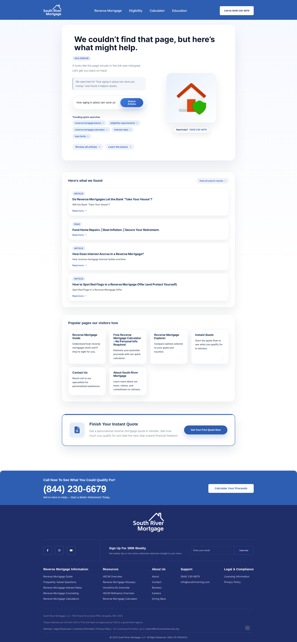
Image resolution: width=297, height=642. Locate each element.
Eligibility (135, 11)
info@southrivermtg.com (195, 582)
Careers (156, 593)
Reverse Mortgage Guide (58, 576)
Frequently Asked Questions (59, 582)
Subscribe (243, 550)
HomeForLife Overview (116, 587)
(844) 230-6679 (198, 129)
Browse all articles (86, 146)
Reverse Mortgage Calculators (61, 598)
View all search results (211, 180)
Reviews (156, 587)
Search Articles (132, 102)
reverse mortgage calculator (90, 129)
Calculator (157, 11)
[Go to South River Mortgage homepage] (52, 11)
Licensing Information (236, 576)
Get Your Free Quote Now (206, 430)
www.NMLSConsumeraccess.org (162, 628)
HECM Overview (112, 576)
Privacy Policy (232, 582)
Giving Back (159, 598)
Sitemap (47, 628)
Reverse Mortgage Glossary (119, 582)
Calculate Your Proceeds (231, 488)
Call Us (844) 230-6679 (236, 10)
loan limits (80, 136)
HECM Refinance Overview (118, 593)
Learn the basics (118, 146)
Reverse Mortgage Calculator (120, 598)
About (155, 576)
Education (179, 11)
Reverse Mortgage (108, 11)
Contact (156, 582)
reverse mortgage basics (88, 123)
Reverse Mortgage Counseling (61, 593)
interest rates (121, 129)
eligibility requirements (122, 123)
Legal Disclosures (62, 628)
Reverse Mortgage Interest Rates (62, 587)
